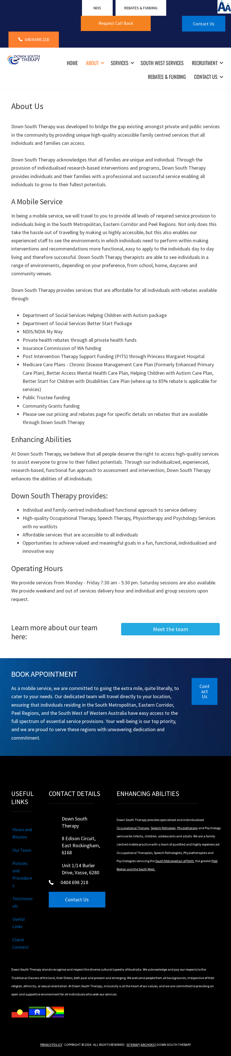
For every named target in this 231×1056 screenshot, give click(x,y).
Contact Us (205, 76)
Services (119, 62)
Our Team (21, 850)
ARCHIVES (148, 1044)
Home (72, 62)
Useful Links (18, 922)
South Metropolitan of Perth (174, 861)
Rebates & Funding (167, 76)
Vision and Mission (22, 833)
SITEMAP (132, 1044)
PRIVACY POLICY (51, 1044)
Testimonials (22, 902)
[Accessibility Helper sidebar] (224, 7)
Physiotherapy (187, 828)
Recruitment (204, 62)
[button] (115, 23)
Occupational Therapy (133, 828)
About (92, 62)
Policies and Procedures (22, 874)
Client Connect (20, 943)
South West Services (162, 62)
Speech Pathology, (164, 828)
